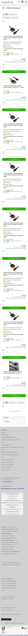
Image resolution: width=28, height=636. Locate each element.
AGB (2, 457)
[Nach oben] (24, 635)
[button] (3, 14)
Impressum (3, 432)
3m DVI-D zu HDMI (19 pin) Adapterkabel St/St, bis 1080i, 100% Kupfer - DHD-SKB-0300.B (13, 175)
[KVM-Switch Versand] (6, 2)
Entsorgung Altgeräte (5, 444)
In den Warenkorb (14, 71)
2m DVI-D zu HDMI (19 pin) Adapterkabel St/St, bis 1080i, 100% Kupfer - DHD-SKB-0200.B (13, 125)
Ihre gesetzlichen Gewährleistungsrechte (9, 454)
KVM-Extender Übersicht (6, 467)
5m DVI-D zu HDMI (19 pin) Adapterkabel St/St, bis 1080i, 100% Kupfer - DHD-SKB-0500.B (13, 274)
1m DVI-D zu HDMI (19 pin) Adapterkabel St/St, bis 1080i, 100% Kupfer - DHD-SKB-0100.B (13, 38)
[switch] (3, 632)
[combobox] (12, 14)
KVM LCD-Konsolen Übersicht (7, 464)
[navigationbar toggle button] (26, 2)
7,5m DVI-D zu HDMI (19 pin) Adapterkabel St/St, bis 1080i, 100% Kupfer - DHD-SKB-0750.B (13, 224)
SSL (2, 442)
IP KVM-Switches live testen (7, 462)
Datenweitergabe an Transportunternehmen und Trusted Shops (13, 448)
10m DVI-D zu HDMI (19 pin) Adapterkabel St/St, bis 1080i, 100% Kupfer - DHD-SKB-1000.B (13, 323)
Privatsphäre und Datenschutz (7, 459)
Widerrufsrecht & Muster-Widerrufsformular (10, 439)
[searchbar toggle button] (19, 2)
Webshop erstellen (9, 623)
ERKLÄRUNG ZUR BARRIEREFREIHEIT (9, 452)
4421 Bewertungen (4, 635)
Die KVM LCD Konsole (5, 469)
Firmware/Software (5, 434)
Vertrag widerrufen (6, 619)
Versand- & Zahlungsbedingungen (8, 437)
